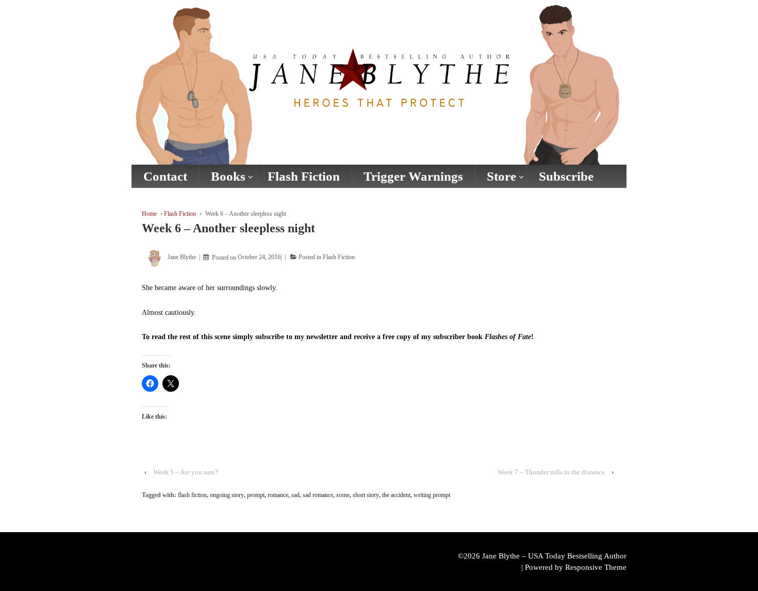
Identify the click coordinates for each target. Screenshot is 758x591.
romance (278, 495)
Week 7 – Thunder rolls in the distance (551, 472)
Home (149, 213)
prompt (256, 495)
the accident (396, 495)
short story (366, 495)
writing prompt (432, 495)
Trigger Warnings (413, 176)
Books (228, 176)
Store (501, 176)
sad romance (318, 495)
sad (295, 495)
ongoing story (227, 495)
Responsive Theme (596, 567)
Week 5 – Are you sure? (185, 472)
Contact (165, 176)
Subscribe (566, 176)
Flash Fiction (304, 176)
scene (343, 495)
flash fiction (192, 495)
